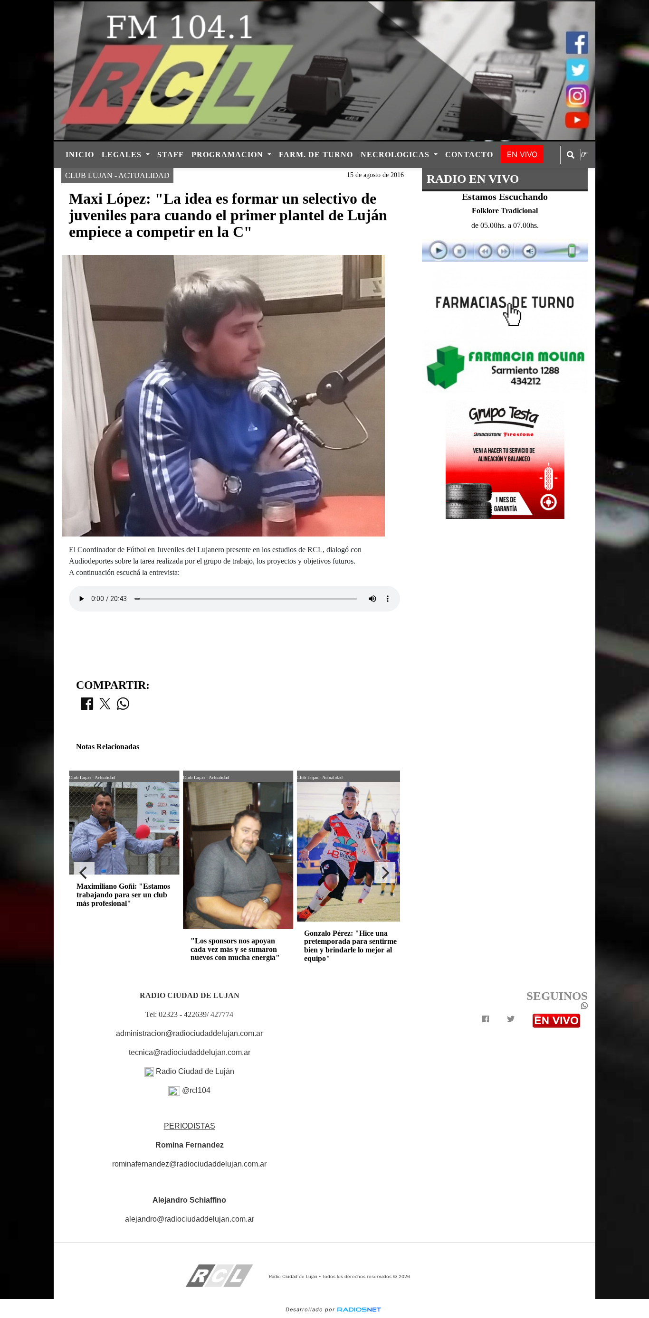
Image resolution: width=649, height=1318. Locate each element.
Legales (123, 155)
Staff (170, 155)
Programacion (228, 155)
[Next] (384, 872)
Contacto (469, 155)
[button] (571, 155)
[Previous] (84, 872)
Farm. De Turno (316, 155)
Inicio (80, 155)
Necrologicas (396, 155)
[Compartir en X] (105, 706)
